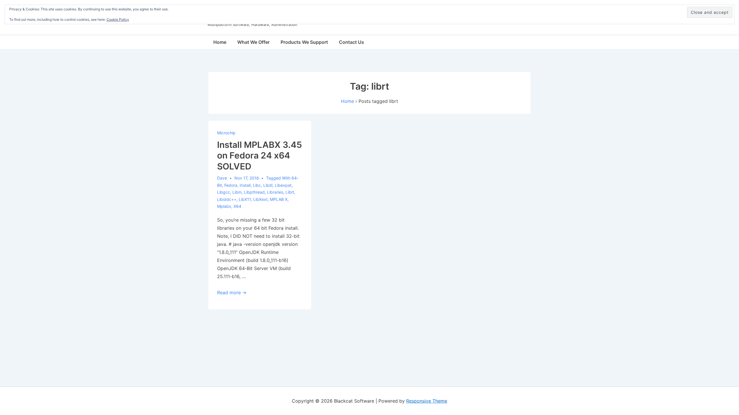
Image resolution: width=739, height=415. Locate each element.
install (245, 185)
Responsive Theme (426, 401)
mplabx (224, 206)
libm (237, 192)
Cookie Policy (118, 19)
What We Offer (253, 42)
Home (219, 42)
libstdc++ (226, 199)
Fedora (230, 185)
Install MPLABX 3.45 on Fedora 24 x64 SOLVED (259, 155)
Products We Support (304, 42)
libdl (268, 185)
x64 (237, 206)
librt (289, 192)
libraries (275, 192)
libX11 (245, 199)
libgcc (223, 192)
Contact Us (351, 42)
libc (257, 185)
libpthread (254, 192)
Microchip (226, 132)
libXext (260, 199)
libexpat (283, 185)
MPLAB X (279, 199)
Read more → (232, 292)
